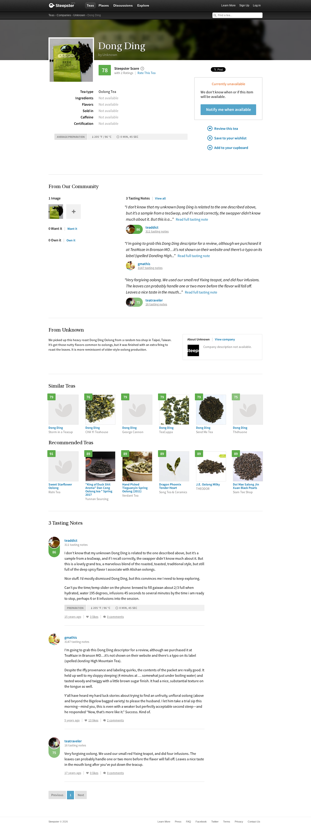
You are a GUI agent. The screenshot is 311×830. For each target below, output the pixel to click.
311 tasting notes (157, 231)
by (107, 54)
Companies (64, 15)
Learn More (228, 5)
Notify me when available (228, 109)
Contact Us (254, 821)
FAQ (188, 821)
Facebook (201, 821)
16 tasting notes (156, 304)
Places (104, 5)
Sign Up (244, 5)
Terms (226, 821)
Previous (57, 795)
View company (225, 339)
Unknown (79, 15)
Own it (70, 240)
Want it (72, 229)
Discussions (123, 5)
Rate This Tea (147, 73)
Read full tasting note (192, 219)
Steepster (64, 5)
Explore (143, 5)
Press (178, 821)
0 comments (115, 616)
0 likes (94, 773)
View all (160, 198)
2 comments (115, 720)
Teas (90, 5)
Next (81, 795)
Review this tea (226, 128)
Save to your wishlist (230, 138)
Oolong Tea (107, 91)
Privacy (239, 821)
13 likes (93, 720)
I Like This (87, 617)
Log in (257, 5)
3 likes (94, 616)
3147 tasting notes (150, 268)
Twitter (215, 821)
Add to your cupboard (231, 147)
